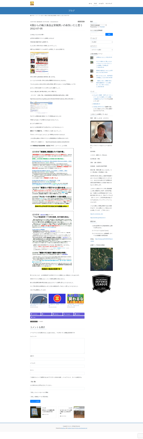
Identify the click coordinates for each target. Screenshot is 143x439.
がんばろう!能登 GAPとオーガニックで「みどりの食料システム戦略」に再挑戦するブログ (103, 97)
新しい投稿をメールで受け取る (39, 396)
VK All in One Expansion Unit (81, 428)
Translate (102, 27)
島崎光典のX (96, 103)
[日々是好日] (35, 411)
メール (32, 363)
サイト (32, 370)
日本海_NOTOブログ (99, 106)
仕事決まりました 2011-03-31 (104, 57)
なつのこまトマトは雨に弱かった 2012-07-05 (66, 411)
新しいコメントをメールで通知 (39, 392)
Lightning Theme (71, 428)
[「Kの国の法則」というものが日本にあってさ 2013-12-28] (75, 298)
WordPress (63, 428)
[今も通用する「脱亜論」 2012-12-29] (57, 298)
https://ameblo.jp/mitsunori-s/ (97, 217)
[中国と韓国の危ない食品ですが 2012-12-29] (38, 298)
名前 (32, 356)
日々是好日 (81, 21)
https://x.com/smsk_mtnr (96, 214)
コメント (33, 336)
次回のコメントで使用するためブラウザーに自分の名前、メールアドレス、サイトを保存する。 (57, 377)
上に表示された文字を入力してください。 (41, 385)
